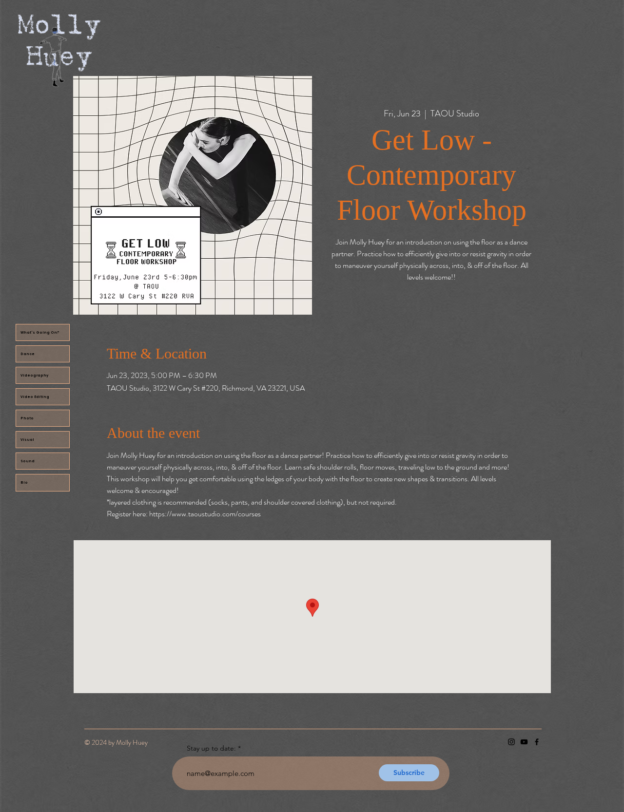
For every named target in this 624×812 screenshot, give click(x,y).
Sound (27, 461)
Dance (27, 354)
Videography (34, 375)
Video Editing (34, 397)
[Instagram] (511, 741)
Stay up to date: (211, 748)
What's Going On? (39, 332)
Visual (27, 439)
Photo (27, 418)
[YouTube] (524, 741)
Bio (24, 482)
